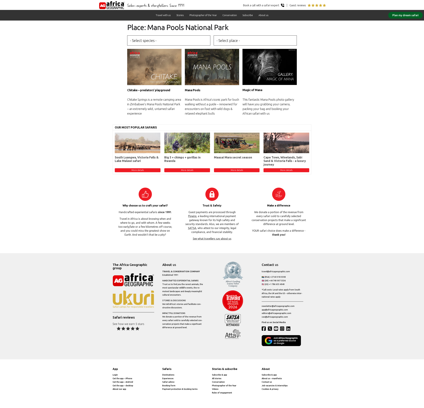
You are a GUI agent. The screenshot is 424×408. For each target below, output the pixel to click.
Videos (215, 389)
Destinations (168, 375)
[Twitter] (270, 328)
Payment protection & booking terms (180, 389)
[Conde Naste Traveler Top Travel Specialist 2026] (233, 310)
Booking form (168, 385)
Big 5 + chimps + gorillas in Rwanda (182, 159)
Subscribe (247, 15)
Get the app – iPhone (122, 378)
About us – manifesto (272, 378)
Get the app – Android (123, 382)
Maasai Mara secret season (233, 157)
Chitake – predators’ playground (148, 90)
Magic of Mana (252, 90)
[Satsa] (233, 325)
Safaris (166, 368)
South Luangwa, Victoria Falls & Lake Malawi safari (137, 159)
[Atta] (233, 338)
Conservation (229, 15)
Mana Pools (192, 90)
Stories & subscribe (224, 368)
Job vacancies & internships (275, 385)
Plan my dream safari (405, 15)
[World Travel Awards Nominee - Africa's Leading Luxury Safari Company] (233, 286)
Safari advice (168, 382)
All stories (216, 378)
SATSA (192, 228)
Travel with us (163, 15)
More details (138, 170)
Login (115, 375)
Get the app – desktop (123, 385)
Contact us (267, 382)
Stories (180, 15)
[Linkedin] (289, 328)
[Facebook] (264, 328)
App (115, 368)
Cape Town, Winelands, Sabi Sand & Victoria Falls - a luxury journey (285, 161)
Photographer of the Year (203, 15)
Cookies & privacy (270, 389)
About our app (119, 389)
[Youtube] (277, 328)
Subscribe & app (219, 375)
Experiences (168, 378)
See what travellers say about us (212, 238)
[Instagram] (283, 328)
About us (263, 15)
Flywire (192, 216)
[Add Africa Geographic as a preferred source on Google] (282, 345)
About (266, 368)
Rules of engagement (222, 393)
